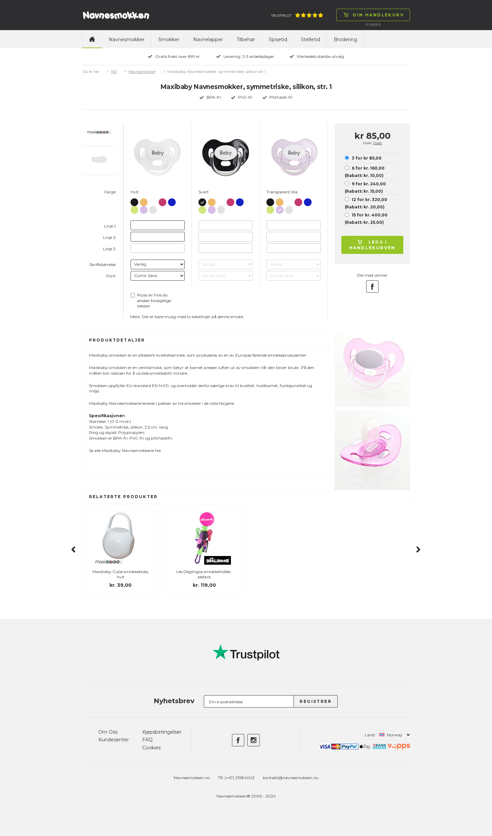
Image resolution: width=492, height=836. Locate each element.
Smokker (168, 39)
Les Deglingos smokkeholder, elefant (204, 574)
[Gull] (144, 200)
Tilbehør (246, 39)
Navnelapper (208, 39)
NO (114, 71)
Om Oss (107, 732)
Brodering (345, 39)
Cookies (151, 748)
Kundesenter (113, 740)
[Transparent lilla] (144, 208)
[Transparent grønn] (134, 208)
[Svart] (134, 200)
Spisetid (278, 39)
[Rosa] (162, 200)
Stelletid (310, 39)
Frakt (377, 143)
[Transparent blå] (172, 200)
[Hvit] (153, 201)
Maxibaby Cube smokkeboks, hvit (120, 574)
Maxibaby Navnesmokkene (128, 450)
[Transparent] (153, 208)
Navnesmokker (127, 39)
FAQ (147, 740)
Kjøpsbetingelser (161, 732)
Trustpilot (281, 15)
